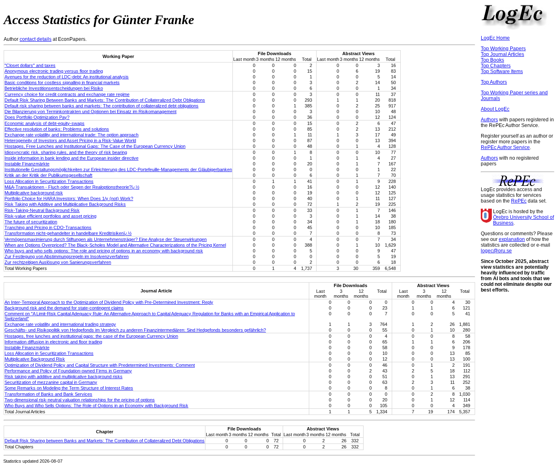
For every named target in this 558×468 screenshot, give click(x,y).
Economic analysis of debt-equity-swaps (44, 123)
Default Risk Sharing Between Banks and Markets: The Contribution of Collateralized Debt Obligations (104, 100)
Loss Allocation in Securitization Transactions (49, 181)
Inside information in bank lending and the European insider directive (71, 158)
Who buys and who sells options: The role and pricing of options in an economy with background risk (103, 250)
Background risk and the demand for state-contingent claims (64, 307)
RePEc (519, 201)
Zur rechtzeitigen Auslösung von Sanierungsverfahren (57, 262)
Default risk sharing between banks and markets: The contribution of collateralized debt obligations (101, 105)
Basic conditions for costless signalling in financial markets (62, 82)
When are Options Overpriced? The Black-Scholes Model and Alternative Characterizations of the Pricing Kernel (115, 245)
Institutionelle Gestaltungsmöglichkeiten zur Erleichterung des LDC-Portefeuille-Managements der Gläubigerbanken (118, 169)
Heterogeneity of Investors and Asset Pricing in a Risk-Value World (70, 140)
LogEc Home (495, 38)
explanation (512, 239)
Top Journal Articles (502, 54)
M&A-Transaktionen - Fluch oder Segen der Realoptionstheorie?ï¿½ (71, 187)
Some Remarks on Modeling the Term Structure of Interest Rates (68, 388)
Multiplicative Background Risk (34, 359)
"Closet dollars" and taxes (30, 65)
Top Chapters (496, 66)
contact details (35, 39)
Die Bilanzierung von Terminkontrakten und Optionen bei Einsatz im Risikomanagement (90, 111)
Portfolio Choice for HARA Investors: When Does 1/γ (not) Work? (68, 198)
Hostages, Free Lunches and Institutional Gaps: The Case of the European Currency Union (94, 146)
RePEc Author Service (505, 147)
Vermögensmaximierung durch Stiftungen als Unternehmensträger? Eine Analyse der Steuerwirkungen (105, 239)
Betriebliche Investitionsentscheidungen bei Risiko (53, 88)
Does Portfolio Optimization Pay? (36, 117)
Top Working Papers (503, 48)
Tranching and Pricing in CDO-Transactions (48, 227)
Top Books (492, 60)
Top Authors (494, 82)
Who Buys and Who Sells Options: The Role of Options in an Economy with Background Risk (96, 405)
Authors (489, 120)
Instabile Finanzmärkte (26, 163)
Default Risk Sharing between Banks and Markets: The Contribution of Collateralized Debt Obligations (104, 440)
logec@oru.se (496, 251)
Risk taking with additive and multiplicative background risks (63, 376)
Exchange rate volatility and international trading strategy (60, 324)
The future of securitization (30, 221)
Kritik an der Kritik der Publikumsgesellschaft (48, 175)
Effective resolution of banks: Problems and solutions (56, 129)
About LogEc (495, 109)
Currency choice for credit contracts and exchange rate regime (66, 94)
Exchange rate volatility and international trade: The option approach (71, 134)
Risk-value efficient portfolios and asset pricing (50, 216)
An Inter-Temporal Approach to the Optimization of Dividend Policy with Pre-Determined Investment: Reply (108, 302)
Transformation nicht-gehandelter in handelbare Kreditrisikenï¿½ (68, 233)
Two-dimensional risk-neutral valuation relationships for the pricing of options (79, 399)
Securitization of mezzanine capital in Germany (50, 382)
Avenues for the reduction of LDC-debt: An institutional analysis (66, 76)
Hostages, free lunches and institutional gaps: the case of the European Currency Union (91, 336)
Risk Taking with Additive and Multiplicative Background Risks (65, 204)
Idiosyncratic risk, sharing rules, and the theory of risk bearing (65, 152)
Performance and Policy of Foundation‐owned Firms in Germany (68, 370)
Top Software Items (502, 71)
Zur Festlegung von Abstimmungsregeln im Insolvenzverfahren (66, 256)
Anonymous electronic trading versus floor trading (53, 71)
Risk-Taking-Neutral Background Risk (42, 210)
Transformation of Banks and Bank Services (48, 394)
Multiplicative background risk (33, 192)
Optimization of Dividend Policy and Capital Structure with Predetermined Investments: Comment (99, 365)
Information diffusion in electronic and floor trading (53, 341)
